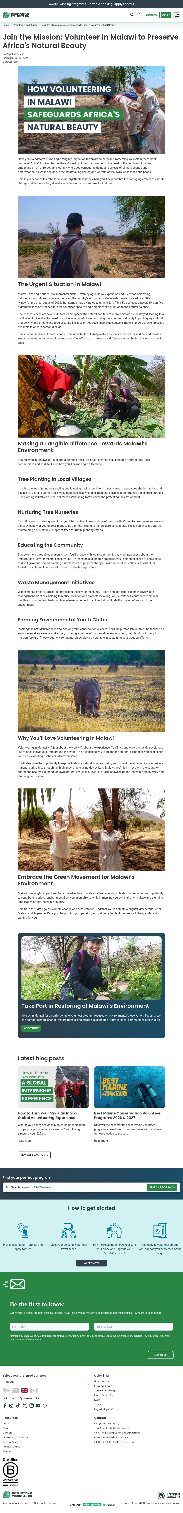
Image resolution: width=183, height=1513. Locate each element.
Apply (166, 15)
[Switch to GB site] (25, 1390)
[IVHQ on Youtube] (38, 1405)
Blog (5, 1428)
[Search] (132, 15)
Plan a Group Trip (104, 1395)
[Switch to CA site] (34, 1390)
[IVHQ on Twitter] (25, 1405)
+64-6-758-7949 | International (112, 1428)
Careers (7, 1432)
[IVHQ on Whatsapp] (45, 1405)
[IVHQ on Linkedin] (31, 1405)
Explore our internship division (163, 1503)
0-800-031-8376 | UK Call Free (111, 1437)
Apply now (31, 1028)
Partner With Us (11, 1446)
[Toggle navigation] (176, 15)
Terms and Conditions (15, 1437)
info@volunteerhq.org (107, 1423)
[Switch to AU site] (16, 1390)
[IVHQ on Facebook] (5, 1405)
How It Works (101, 1381)
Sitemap (8, 1451)
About (6, 1423)
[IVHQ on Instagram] (11, 1405)
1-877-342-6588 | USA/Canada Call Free (117, 1432)
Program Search (103, 1386)
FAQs (97, 1400)
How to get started (91, 1208)
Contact (152, 15)
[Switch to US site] (7, 1390)
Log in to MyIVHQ (103, 1409)
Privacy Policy (10, 1442)
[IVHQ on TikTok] (18, 1405)
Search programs (162, 1187)
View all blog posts (34, 1155)
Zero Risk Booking (104, 1390)
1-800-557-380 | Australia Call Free (114, 1442)
